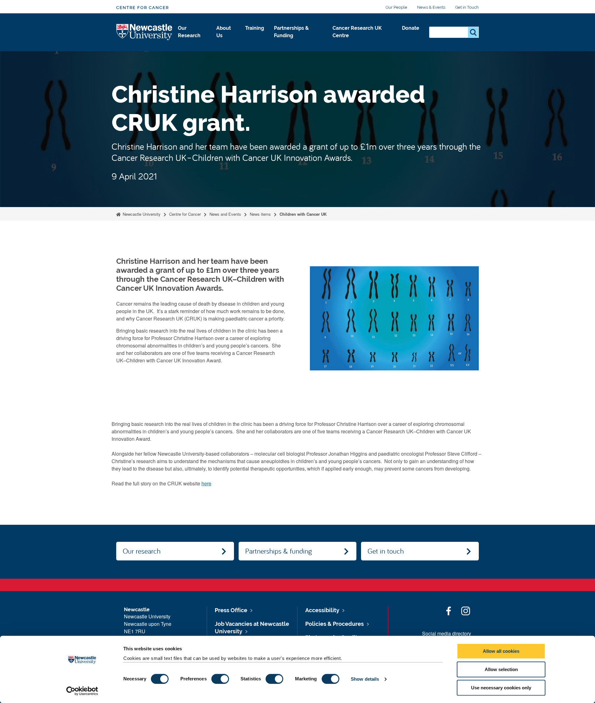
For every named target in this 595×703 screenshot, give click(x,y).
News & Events (431, 7)
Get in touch (386, 550)
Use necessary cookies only (501, 687)
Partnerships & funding (278, 550)
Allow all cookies (501, 651)
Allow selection (501, 669)
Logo (144, 32)
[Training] (254, 34)
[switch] (220, 679)
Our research (142, 550)
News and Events (225, 214)
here (206, 483)
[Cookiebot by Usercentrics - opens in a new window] (82, 691)
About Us (223, 31)
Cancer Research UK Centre (357, 31)
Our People (396, 7)
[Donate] (410, 34)
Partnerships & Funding (291, 31)
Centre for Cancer (142, 7)
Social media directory (446, 633)
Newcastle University (141, 214)
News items (260, 214)
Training (254, 28)
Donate (410, 28)
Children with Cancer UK (303, 214)
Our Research (189, 31)
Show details (365, 679)
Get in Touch (467, 7)
